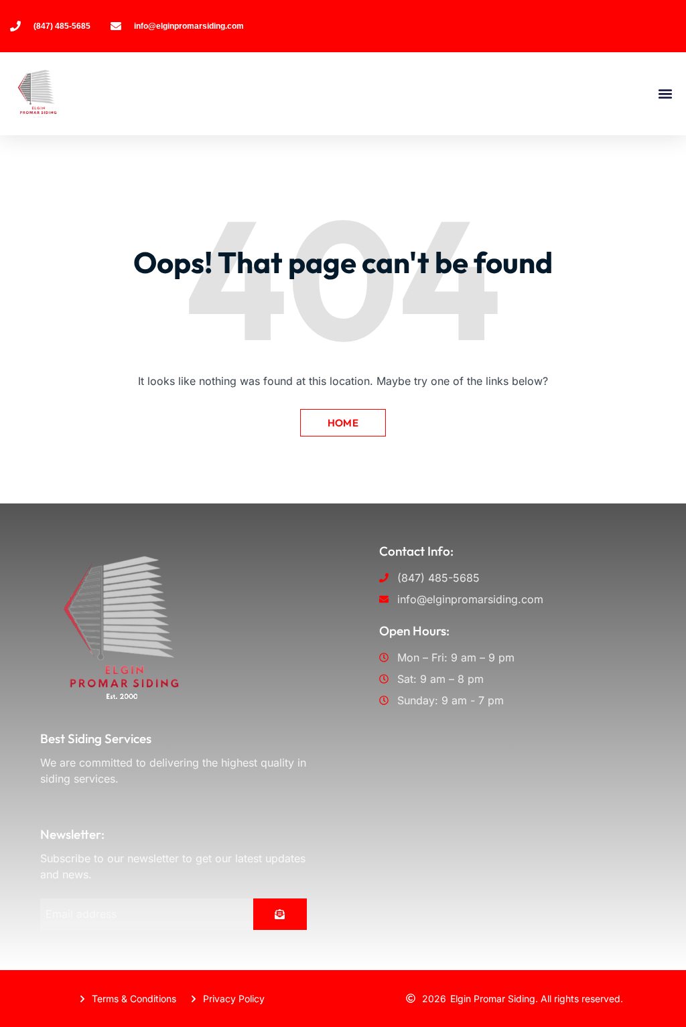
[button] (665, 94)
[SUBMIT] (280, 914)
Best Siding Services (95, 738)
